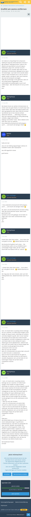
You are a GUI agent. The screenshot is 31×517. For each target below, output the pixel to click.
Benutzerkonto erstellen (20, 474)
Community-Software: (15, 514)
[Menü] (29, 2)
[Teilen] (28, 14)
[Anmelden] (24, 2)
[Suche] (20, 2)
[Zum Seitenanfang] (28, 514)
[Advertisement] (15, 33)
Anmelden (7, 474)
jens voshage (6, 11)
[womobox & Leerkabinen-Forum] (9, 2)
